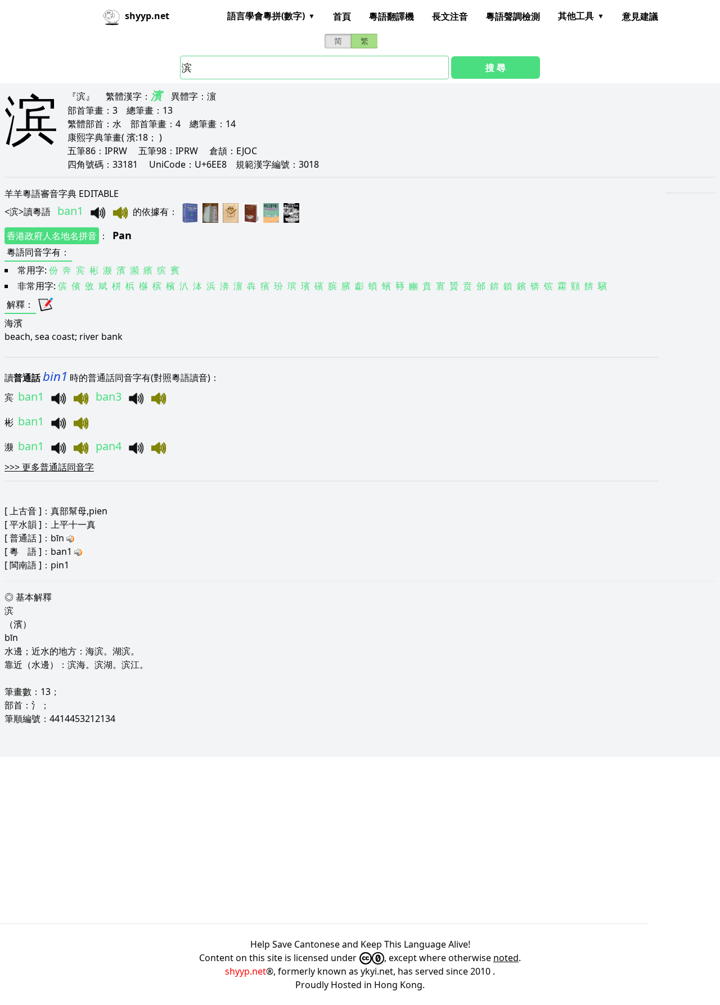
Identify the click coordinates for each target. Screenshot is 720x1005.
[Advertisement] (337, 840)
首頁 (342, 16)
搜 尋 (495, 67)
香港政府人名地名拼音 (52, 236)
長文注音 (450, 16)
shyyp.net (245, 971)
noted (506, 958)
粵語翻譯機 (391, 16)
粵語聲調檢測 (513, 16)
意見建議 (640, 16)
